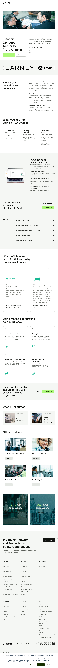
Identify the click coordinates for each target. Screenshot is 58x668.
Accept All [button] (40, 664)
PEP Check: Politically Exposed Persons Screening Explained (48, 423)
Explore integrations (47, 203)
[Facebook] (4, 653)
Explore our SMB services (15, 512)
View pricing (21, 55)
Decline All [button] (48, 664)
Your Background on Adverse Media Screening (21, 420)
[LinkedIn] (9, 653)
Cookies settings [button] (33, 664)
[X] (11, 653)
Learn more (9, 458)
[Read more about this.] (9, 418)
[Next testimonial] (53, 268)
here (51, 658)
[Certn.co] (6, 2)
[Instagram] (6, 653)
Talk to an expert (9, 55)
